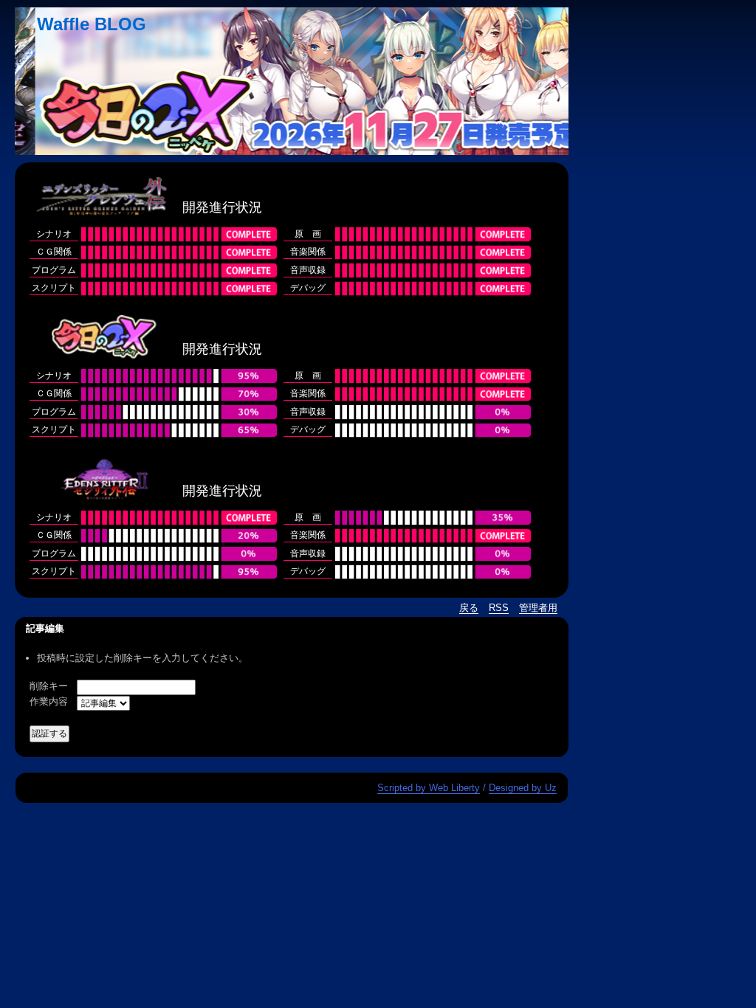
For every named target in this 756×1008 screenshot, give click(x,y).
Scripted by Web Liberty (428, 787)
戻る (468, 607)
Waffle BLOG (91, 24)
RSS (499, 607)
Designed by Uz (523, 787)
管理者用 (538, 607)
